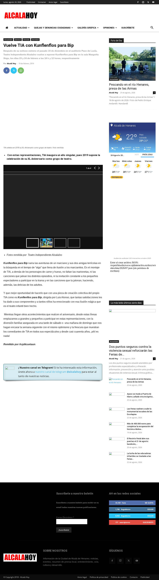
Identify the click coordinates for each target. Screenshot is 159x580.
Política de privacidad (99, 577)
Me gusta (149, 503)
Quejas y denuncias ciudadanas (52, 27)
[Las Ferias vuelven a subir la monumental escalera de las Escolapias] (117, 412)
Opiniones (108, 27)
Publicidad (31, 2)
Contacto (134, 577)
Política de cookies (119, 577)
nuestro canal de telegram (58, 371)
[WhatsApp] (21, 70)
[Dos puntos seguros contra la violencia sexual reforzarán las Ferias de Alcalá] (132, 326)
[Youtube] (153, 2)
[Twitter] (148, 2)
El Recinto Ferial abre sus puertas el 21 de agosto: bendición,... (138, 441)
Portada (26, 39)
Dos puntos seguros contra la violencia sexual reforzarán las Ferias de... (130, 350)
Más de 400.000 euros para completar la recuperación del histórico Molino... (140, 426)
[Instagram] (143, 2)
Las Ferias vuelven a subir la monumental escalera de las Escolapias (139, 411)
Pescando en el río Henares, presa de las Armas (129, 86)
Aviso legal (53, 2)
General (18, 39)
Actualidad (20, 27)
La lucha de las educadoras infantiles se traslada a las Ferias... (139, 456)
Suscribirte (148, 522)
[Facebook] (138, 2)
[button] (152, 28)
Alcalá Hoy (11, 63)
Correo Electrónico (65, 517)
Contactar (42, 2)
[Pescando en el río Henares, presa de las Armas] (132, 64)
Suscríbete (64, 2)
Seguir (150, 509)
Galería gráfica (86, 27)
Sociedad (35, 39)
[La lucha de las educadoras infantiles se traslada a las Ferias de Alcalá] (117, 457)
